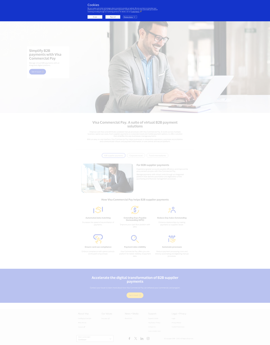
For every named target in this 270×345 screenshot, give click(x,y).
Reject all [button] (112, 17)
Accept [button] (95, 17)
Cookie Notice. (135, 12)
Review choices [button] (128, 17)
